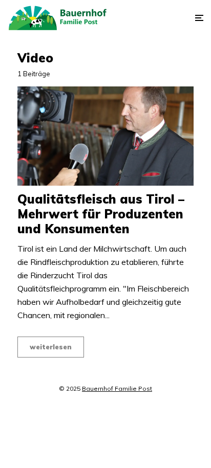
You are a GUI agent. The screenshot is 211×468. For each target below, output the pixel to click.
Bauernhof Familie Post (117, 388)
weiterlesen (51, 347)
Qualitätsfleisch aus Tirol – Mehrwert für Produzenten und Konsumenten (100, 214)
